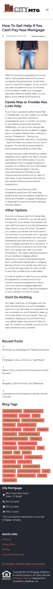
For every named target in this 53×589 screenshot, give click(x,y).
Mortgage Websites (22, 578)
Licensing (6, 539)
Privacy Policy (8, 544)
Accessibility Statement (13, 554)
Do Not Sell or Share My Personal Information (23, 564)
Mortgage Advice (38, 36)
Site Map (6, 549)
